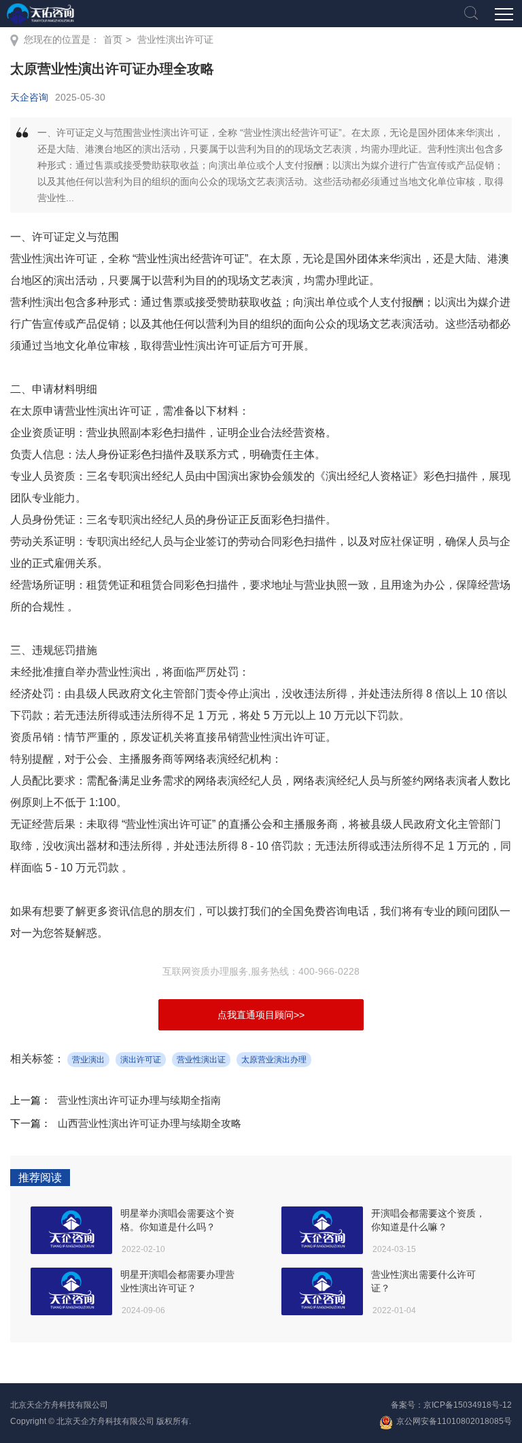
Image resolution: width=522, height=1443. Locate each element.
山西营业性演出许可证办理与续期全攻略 (149, 1123)
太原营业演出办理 (274, 1059)
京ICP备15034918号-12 (467, 1405)
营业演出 (88, 1059)
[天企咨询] (41, 13)
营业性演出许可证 (175, 39)
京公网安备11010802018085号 (454, 1421)
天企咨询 (29, 97)
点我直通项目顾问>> (261, 1014)
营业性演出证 (201, 1059)
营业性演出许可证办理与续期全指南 (139, 1100)
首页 (112, 39)
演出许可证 (140, 1059)
